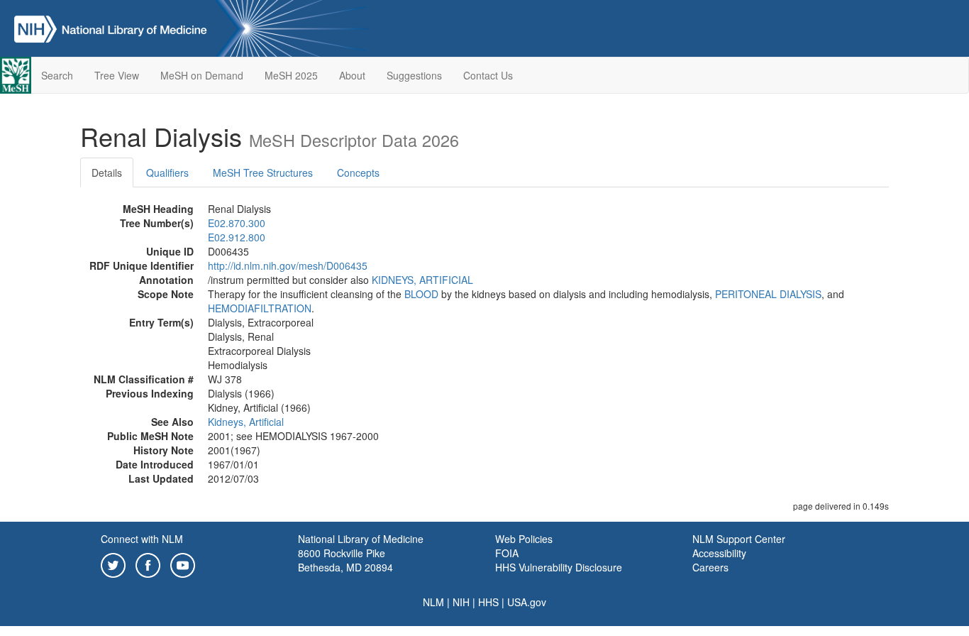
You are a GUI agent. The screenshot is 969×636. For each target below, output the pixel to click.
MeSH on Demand (201, 75)
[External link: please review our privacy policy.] (113, 563)
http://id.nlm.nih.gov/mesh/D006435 (287, 265)
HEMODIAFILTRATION (259, 308)
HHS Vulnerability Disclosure (558, 567)
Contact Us (488, 75)
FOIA (507, 553)
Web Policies (524, 539)
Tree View (116, 75)
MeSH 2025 (291, 75)
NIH (461, 602)
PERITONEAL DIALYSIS (768, 294)
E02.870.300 (236, 223)
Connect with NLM (142, 539)
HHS (488, 602)
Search (57, 75)
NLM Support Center (738, 539)
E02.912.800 (236, 237)
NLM (433, 602)
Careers (710, 567)
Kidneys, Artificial (246, 422)
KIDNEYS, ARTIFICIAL (422, 280)
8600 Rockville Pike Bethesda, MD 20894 (345, 560)
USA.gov (526, 602)
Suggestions (414, 75)
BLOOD (421, 294)
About (352, 75)
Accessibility (719, 553)
